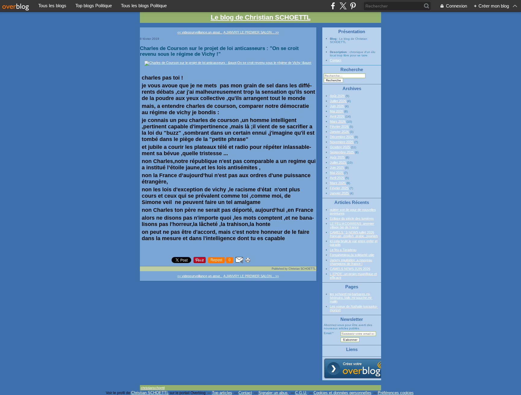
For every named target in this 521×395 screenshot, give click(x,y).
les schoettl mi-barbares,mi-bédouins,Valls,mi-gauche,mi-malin (351, 297)
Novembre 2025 (342, 142)
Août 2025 (338, 157)
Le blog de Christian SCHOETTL (261, 17)
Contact (335, 60)
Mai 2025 (337, 172)
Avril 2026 (337, 116)
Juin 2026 (337, 106)
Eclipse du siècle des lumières (352, 218)
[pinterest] (353, 5)
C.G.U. (301, 392)
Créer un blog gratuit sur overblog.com (358, 368)
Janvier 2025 (340, 193)
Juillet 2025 (338, 162)
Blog (333, 38)
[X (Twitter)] (343, 5)
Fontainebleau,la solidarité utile (352, 255)
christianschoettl (153, 388)
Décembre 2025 (342, 137)
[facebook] (333, 5)
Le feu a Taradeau (343, 250)
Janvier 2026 (340, 131)
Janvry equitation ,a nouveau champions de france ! (351, 261)
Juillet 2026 (338, 101)
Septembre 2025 (342, 152)
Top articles (222, 392)
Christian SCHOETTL (150, 392)
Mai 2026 (337, 111)
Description (339, 52)
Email (327, 333)
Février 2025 (339, 188)
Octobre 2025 (340, 147)
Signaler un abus (273, 392)
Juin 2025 (337, 167)
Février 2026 (339, 126)
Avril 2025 (337, 178)
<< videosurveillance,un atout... (200, 32)
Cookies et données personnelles (342, 392)
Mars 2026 (338, 121)
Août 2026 (338, 96)
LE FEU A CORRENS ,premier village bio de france (352, 225)
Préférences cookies (396, 392)
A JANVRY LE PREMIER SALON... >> (251, 32)
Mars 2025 (338, 183)
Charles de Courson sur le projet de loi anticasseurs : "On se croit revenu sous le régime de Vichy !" (219, 51)
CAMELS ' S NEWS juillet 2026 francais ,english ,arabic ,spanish (354, 234)
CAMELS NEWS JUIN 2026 (350, 269)
